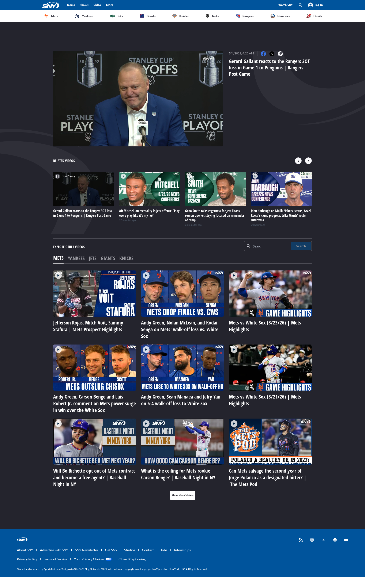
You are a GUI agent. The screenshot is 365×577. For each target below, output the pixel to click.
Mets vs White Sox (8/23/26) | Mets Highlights (265, 326)
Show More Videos (182, 495)
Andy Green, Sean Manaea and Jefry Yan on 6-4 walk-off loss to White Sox (180, 400)
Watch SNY (285, 5)
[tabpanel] (182, 385)
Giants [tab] (108, 258)
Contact (148, 550)
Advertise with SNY (54, 550)
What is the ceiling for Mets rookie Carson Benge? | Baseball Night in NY (178, 474)
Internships (182, 550)
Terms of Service (55, 559)
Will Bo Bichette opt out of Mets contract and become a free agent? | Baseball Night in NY (94, 477)
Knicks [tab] (126, 258)
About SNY (25, 550)
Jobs (164, 550)
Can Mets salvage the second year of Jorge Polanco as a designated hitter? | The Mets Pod (267, 477)
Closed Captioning (132, 559)
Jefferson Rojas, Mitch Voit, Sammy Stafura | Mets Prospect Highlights (88, 326)
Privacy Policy (27, 559)
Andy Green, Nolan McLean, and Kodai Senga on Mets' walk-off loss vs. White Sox (179, 329)
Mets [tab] (58, 257)
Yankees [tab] (76, 258)
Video (97, 5)
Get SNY (111, 550)
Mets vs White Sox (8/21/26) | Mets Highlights (265, 400)
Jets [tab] (93, 258)
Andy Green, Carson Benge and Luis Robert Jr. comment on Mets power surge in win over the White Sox (94, 403)
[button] (315, 5)
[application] (138, 98)
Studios (129, 550)
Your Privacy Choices (89, 559)
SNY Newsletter (86, 550)
